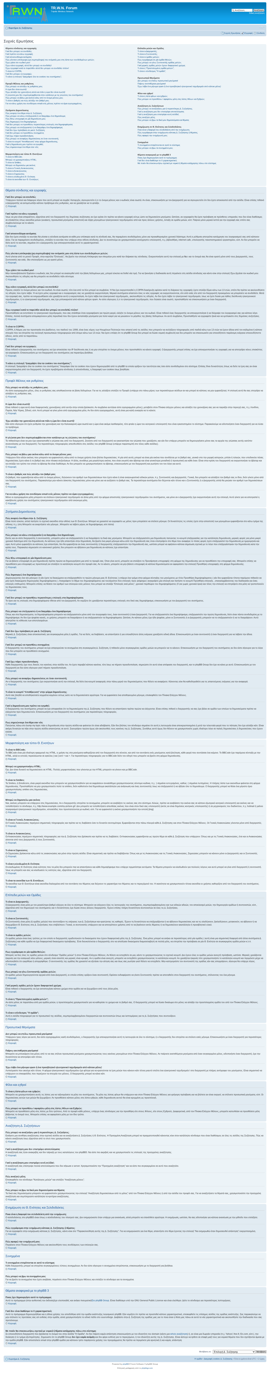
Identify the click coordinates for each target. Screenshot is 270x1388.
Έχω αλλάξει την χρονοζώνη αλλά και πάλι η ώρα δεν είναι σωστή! (35, 92)
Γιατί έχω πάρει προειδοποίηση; (20, 136)
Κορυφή (12, 206)
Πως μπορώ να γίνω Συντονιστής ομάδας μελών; (159, 62)
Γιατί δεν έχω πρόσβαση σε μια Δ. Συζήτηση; (25, 130)
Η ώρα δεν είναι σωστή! (16, 89)
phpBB (126, 1364)
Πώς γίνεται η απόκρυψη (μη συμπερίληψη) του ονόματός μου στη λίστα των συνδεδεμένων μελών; (50, 60)
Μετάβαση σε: (205, 1352)
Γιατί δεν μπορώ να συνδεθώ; (19, 51)
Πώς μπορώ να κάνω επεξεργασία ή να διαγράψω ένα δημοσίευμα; (36, 116)
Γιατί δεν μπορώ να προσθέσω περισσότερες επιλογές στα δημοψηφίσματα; (39, 124)
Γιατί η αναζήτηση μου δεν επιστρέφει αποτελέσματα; (161, 111)
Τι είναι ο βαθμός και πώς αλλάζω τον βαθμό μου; (27, 100)
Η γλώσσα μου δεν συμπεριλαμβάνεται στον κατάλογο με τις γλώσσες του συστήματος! (44, 95)
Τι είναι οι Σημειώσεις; (15, 174)
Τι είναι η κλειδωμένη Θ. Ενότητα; (20, 177)
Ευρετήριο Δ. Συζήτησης (20, 28)
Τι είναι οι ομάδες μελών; (148, 57)
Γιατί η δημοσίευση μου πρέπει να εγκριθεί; (24, 144)
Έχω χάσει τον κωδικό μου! (18, 62)
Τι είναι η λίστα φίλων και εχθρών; (153, 96)
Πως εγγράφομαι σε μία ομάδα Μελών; (155, 60)
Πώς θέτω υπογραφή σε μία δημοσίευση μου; (26, 119)
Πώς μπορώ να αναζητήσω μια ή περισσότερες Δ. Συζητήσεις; (165, 109)
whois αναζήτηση (178, 1334)
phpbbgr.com (147, 1368)
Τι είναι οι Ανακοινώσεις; (16, 171)
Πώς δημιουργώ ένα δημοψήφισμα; (21, 122)
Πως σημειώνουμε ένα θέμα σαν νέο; (22, 147)
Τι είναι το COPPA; (14, 71)
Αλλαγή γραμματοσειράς (261, 27)
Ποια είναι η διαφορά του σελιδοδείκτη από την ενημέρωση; (164, 130)
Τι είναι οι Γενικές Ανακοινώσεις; (20, 168)
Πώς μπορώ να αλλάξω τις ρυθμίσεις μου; (24, 86)
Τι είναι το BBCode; (14, 157)
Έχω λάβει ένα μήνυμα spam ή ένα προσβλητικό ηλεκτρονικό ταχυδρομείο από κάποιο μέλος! (179, 86)
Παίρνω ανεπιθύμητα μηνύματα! (152, 84)
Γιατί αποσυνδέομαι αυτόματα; (19, 57)
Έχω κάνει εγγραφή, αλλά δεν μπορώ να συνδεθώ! (29, 65)
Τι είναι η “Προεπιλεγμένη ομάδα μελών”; (156, 68)
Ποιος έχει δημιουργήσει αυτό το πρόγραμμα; (157, 158)
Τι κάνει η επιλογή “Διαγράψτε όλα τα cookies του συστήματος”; (34, 77)
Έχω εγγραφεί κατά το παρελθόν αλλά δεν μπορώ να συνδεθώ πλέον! (37, 68)
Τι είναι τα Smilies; (13, 162)
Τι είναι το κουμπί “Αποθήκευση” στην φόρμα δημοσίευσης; (32, 141)
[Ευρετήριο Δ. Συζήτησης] (28, 13)
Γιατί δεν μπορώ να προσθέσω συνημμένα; (25, 133)
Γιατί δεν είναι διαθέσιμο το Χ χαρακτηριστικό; (157, 160)
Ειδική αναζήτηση (256, 13)
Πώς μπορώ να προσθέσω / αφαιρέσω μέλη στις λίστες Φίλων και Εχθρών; (171, 99)
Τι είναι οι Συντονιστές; (147, 54)
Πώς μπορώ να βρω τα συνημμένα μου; (155, 148)
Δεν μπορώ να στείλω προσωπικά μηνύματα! (158, 81)
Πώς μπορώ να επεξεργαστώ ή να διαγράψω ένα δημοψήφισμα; (34, 127)
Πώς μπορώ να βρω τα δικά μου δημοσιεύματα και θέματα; (163, 120)
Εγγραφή (248, 33)
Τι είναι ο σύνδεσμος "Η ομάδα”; (152, 71)
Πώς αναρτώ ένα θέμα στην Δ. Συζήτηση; (24, 113)
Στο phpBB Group (100, 1300)
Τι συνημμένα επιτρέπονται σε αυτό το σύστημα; (159, 145)
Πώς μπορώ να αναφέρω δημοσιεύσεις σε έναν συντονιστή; (32, 138)
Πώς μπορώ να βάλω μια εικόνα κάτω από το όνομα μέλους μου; (34, 98)
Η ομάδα (198, 1359)
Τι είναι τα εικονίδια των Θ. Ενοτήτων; (22, 179)
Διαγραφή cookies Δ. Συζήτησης (218, 1359)
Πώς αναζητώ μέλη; (146, 117)
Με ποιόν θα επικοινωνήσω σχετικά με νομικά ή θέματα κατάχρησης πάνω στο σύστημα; (177, 163)
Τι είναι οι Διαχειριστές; (147, 51)
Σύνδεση (260, 33)
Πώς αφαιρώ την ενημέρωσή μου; (153, 135)
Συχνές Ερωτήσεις (232, 33)
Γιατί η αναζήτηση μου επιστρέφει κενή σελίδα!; (158, 114)
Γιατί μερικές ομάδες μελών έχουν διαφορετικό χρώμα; (161, 65)
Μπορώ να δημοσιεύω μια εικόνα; (20, 165)
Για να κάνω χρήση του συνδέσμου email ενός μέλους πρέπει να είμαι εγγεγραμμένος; (44, 103)
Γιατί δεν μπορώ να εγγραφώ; (19, 74)
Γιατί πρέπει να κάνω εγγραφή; (19, 54)
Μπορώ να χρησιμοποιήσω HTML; (21, 160)
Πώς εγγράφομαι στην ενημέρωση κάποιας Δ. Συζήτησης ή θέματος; (168, 132)
